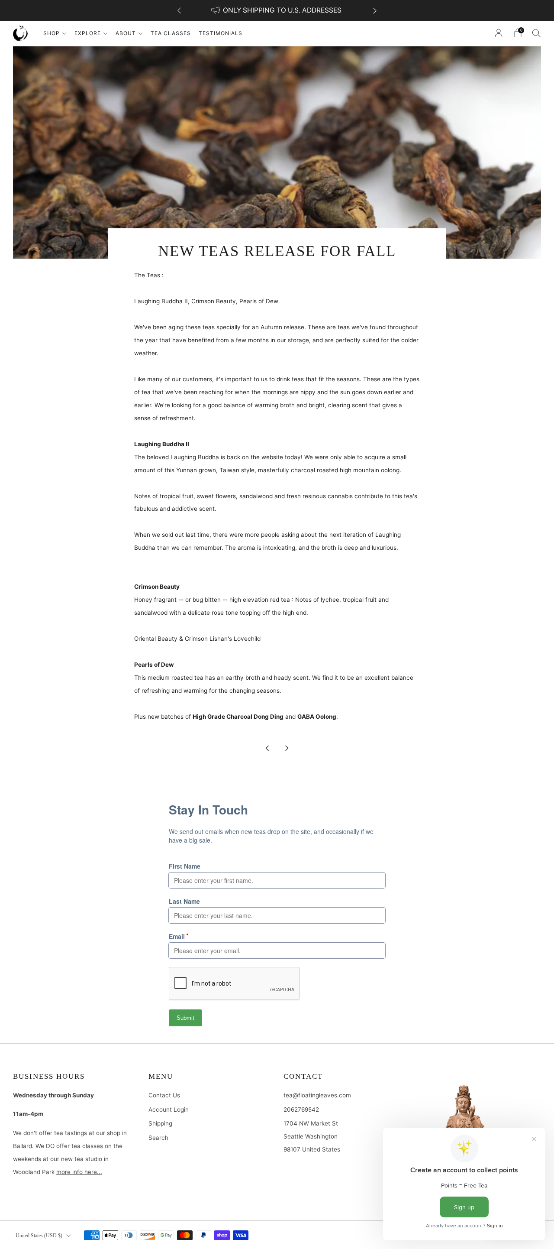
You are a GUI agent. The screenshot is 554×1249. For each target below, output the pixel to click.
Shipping (160, 1123)
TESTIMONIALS (220, 33)
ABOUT (126, 33)
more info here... (79, 1171)
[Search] (536, 33)
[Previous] (179, 10)
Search (158, 1137)
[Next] (374, 10)
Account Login (168, 1109)
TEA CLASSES (171, 33)
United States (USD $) (39, 1236)
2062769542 (301, 1109)
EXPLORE (87, 33)
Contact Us (164, 1095)
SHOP (51, 33)
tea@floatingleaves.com (317, 1095)
